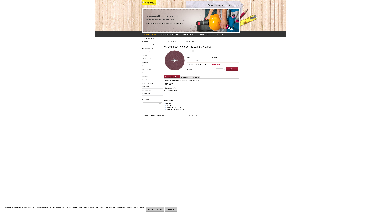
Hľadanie (145, 99)
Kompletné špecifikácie (172, 77)
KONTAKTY (220, 35)
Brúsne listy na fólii (147, 86)
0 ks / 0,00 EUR (215, 5)
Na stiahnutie (184, 77)
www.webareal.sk (161, 115)
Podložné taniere (148, 59)
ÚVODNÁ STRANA (150, 35)
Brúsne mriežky (146, 90)
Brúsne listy (145, 62)
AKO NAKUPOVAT (205, 35)
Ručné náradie (146, 93)
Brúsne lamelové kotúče (148, 48)
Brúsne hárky (145, 80)
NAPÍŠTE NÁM (149, 39)
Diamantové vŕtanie (147, 69)
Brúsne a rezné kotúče (148, 45)
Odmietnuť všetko (155, 209)
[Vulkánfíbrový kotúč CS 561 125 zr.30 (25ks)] (174, 62)
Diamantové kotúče (147, 66)
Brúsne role (145, 76)
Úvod (165, 41)
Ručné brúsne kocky (147, 83)
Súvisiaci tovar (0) (194, 77)
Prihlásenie (225, 5)
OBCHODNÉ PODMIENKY (169, 35)
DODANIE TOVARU (189, 35)
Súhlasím (170, 209)
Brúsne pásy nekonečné (148, 73)
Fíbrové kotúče (146, 52)
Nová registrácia (235, 5)
